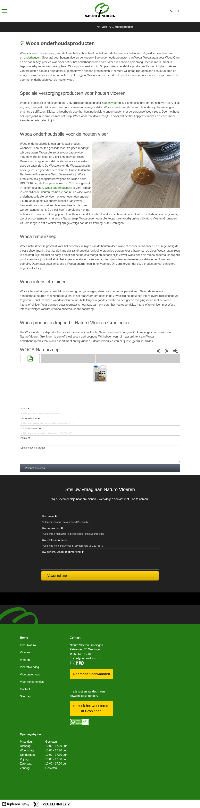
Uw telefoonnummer (54, 540)
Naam (24, 408)
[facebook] (77, 664)
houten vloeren (111, 102)
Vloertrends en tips (32, 681)
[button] (30, 358)
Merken (25, 659)
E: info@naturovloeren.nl (85, 658)
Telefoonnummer (29, 428)
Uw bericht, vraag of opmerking (61, 551)
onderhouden (32, 57)
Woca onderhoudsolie (58, 187)
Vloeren (25, 652)
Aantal (24, 438)
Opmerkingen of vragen (33, 447)
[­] (4, 11)
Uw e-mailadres (29, 418)
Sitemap (25, 696)
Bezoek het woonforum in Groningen (91, 708)
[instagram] (73, 664)
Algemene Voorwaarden (91, 674)
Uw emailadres (51, 528)
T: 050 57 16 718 (80, 653)
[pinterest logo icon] (81, 664)
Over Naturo (28, 645)
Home (24, 637)
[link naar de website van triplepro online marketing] (16, 805)
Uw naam (48, 516)
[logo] (100, 11)
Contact (25, 689)
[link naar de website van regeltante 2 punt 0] (51, 805)
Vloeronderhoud (30, 674)
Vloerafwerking (29, 667)
